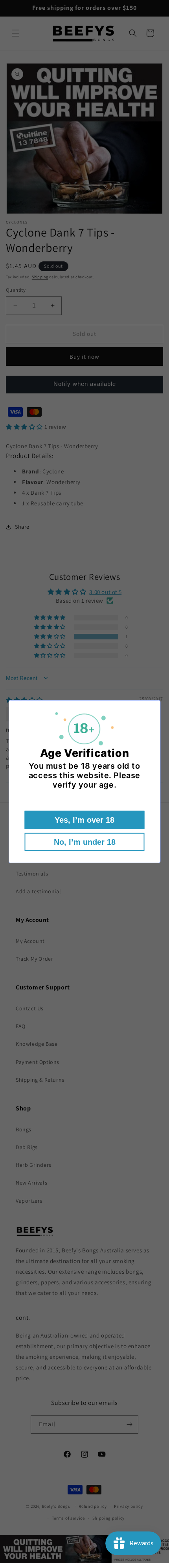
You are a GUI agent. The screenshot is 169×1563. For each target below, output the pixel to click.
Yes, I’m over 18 (84, 820)
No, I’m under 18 (85, 842)
